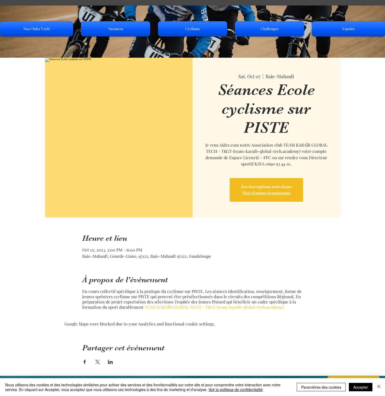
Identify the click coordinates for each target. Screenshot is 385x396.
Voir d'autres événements (266, 193)
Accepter (360, 387)
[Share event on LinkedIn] (110, 362)
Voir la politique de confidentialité (235, 389)
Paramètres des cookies (321, 387)
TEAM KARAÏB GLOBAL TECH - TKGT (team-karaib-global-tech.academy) (214, 307)
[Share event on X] (97, 362)
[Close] (379, 387)
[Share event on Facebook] (84, 362)
